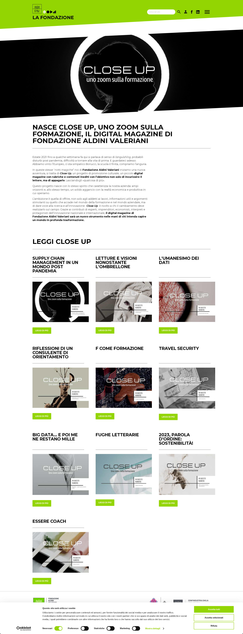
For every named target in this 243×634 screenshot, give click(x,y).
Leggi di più (41, 330)
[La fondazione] (45, 12)
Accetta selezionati (214, 617)
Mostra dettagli (152, 628)
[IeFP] (48, 12)
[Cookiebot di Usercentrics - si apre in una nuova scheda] (24, 628)
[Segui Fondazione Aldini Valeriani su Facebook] (191, 12)
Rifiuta (214, 626)
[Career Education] (51, 12)
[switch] (85, 628)
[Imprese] (55, 12)
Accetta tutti (214, 609)
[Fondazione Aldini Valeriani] (37, 9)
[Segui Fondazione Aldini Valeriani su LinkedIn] (198, 12)
